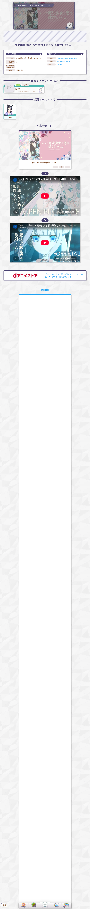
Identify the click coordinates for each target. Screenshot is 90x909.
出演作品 (21, 5)
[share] (69, 25)
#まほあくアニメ (63, 64)
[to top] (84, 904)
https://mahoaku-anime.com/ (67, 58)
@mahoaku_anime (63, 61)
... (15, 5)
